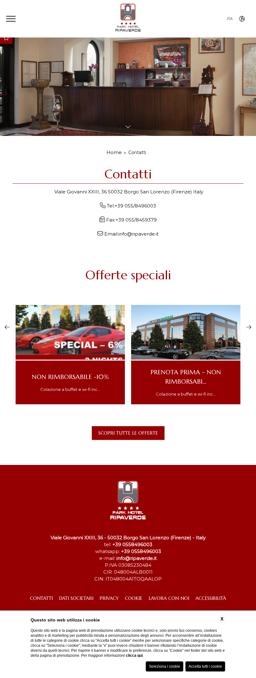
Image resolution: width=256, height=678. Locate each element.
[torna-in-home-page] (128, 19)
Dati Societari (76, 598)
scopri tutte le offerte (128, 433)
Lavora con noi (169, 598)
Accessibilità (210, 598)
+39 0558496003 (132, 544)
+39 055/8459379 (136, 220)
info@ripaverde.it (138, 234)
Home (114, 152)
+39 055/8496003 (135, 206)
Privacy (109, 598)
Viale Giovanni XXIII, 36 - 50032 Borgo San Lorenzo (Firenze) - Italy (128, 538)
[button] (7, 326)
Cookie (133, 598)
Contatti (137, 152)
